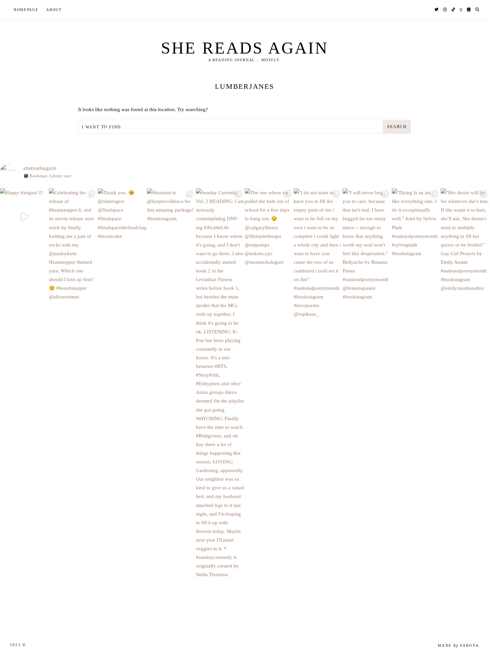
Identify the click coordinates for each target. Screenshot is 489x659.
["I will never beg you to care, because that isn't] (367, 268)
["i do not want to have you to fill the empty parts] (318, 277)
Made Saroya (458, 645)
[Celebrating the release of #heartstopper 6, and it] (73, 268)
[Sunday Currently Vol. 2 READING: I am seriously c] (220, 407)
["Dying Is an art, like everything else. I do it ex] (416, 247)
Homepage (26, 10)
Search (397, 126)
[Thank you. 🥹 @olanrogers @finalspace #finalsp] (122, 238)
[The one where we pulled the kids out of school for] (269, 251)
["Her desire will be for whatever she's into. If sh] (465, 264)
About (54, 10)
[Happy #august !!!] (24, 216)
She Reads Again (244, 48)
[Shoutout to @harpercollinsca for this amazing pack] (171, 229)
